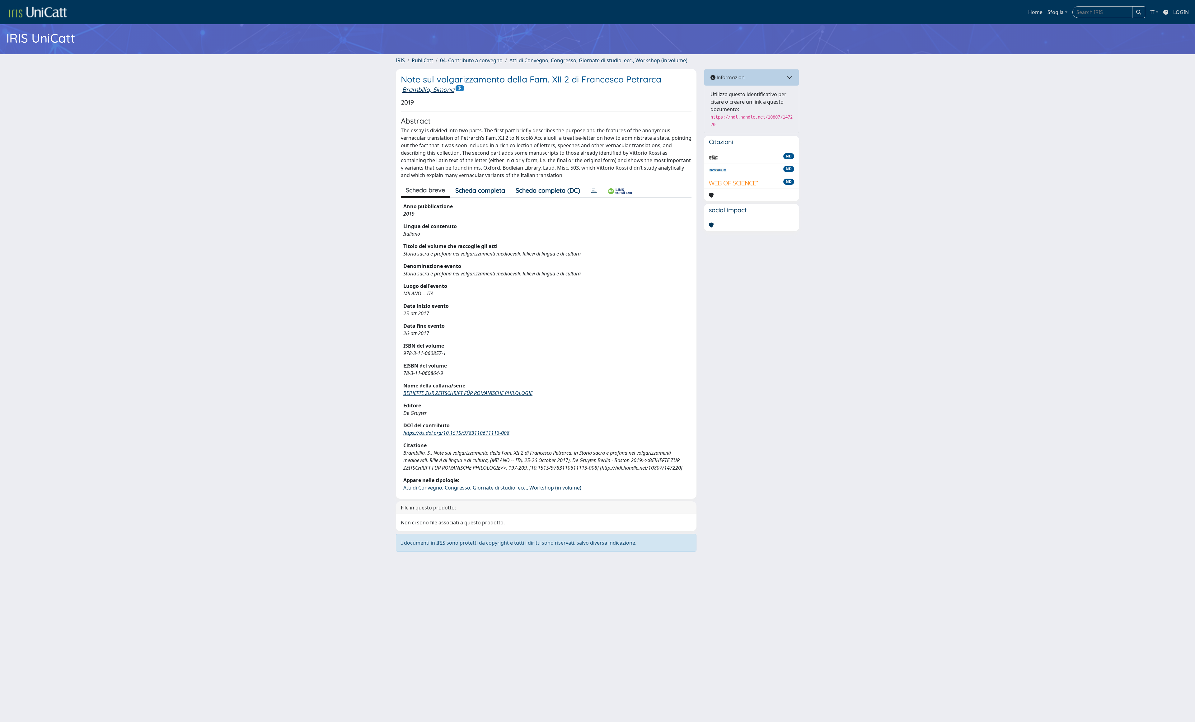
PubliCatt (422, 60)
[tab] (593, 190)
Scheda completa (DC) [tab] (548, 190)
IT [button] (1152, 12)
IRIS (400, 60)
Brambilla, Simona (428, 89)
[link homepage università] (38, 12)
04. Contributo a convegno (471, 60)
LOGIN (1181, 12)
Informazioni (730, 77)
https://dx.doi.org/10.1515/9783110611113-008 (456, 432)
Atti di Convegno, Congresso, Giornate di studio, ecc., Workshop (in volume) (598, 60)
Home (1035, 12)
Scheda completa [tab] (480, 190)
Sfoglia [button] (1055, 12)
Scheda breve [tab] (425, 190)
